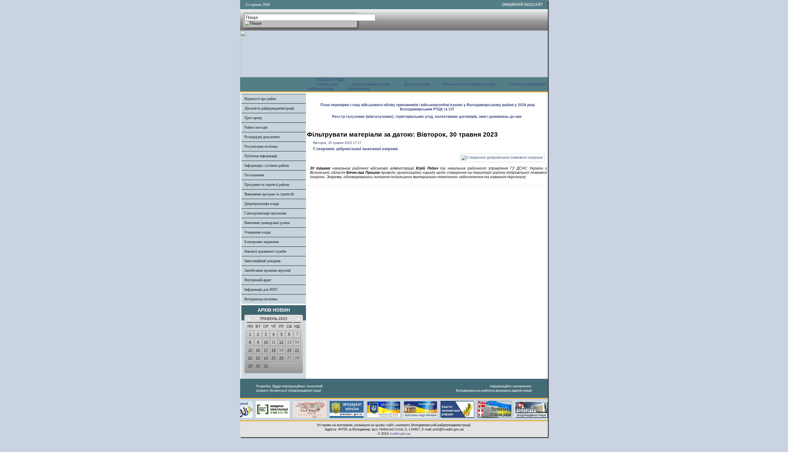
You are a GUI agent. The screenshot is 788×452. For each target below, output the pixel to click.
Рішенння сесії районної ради (469, 84)
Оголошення (358, 88)
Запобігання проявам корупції (267, 270)
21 (297, 350)
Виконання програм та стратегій (269, 194)
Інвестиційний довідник (262, 261)
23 (258, 358)
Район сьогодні (255, 127)
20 (289, 350)
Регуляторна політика (261, 146)
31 (266, 366)
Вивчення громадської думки (267, 223)
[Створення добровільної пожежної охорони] (502, 157)
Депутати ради (417, 84)
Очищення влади (257, 232)
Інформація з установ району (266, 165)
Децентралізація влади (261, 204)
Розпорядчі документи (261, 137)
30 (258, 366)
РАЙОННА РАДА (330, 80)
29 (250, 366)
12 (281, 342)
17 (266, 350)
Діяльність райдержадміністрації (269, 108)
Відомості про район (260, 99)
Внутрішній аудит (257, 280)
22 (250, 358)
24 (266, 358)
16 (258, 350)
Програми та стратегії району (267, 184)
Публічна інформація (260, 156)
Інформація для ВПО (261, 289)
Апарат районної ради (371, 84)
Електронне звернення (261, 242)
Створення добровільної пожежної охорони (355, 148)
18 (273, 350)
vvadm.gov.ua (399, 433)
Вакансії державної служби (265, 251)
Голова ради (327, 84)
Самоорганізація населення (265, 213)
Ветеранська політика (260, 299)
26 (281, 358)
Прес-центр (253, 118)
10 (266, 342)
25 (273, 358)
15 (250, 350)
